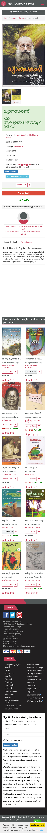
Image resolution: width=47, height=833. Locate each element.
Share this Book (11, 171)
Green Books (29, 475)
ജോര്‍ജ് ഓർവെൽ (9, 524)
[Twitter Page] (13, 617)
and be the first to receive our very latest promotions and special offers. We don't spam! (22, 721)
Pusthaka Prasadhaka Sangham (32, 421)
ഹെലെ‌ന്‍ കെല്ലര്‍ (9, 472)
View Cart (8, 676)
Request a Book (33, 689)
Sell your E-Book (11, 709)
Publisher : (22, 136)
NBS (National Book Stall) (10, 580)
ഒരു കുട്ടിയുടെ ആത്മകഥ (14, 573)
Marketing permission (13, 740)
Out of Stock (31, 372)
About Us (30, 683)
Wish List (8, 679)
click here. (18, 784)
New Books (9, 685)
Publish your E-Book (13, 706)
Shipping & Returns (34, 674)
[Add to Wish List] (29, 185)
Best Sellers (9, 688)
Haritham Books (7, 528)
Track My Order (11, 691)
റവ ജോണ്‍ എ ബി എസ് (35, 577)
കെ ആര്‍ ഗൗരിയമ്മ (10, 417)
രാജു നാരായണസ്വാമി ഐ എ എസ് (17, 363)
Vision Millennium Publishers (8, 366)
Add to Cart (21, 185)
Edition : (11, 151)
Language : (14, 147)
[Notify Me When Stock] (39, 372)
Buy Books (9, 682)
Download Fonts (33, 695)
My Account (9, 673)
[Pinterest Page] (20, 617)
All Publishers (10, 694)
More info (39, 830)
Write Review (26, 242)
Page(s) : (10, 156)
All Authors (9, 697)
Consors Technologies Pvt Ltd (13, 820)
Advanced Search (33, 665)
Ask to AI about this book (17, 177)
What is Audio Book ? (35, 671)
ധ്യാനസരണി (17, 111)
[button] (23, 12)
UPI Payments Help (34, 701)
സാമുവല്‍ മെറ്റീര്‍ (32, 524)
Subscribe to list (10, 745)
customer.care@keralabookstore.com (20, 646)
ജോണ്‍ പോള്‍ (31, 472)
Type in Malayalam (34, 698)
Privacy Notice (32, 677)
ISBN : (15, 142)
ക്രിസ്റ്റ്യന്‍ (21, 18)
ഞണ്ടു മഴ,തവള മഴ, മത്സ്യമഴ (15, 359)
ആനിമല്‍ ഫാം (9, 520)
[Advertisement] (23, 288)
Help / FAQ (31, 692)
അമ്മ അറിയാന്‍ (33, 413)
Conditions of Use (34, 680)
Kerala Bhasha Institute (33, 528)
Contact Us (31, 686)
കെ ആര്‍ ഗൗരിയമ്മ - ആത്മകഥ (17, 413)
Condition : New (12, 160)
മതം (13, 18)
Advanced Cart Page (35, 668)
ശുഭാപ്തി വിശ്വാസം (11, 468)
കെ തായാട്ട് (7, 577)
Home (6, 18)
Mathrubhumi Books (9, 420)
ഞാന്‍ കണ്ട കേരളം (34, 520)
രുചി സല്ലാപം (31, 468)
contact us (13, 777)
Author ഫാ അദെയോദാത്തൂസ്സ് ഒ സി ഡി (23, 207)
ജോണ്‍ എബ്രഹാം (33, 417)
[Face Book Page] (6, 617)
